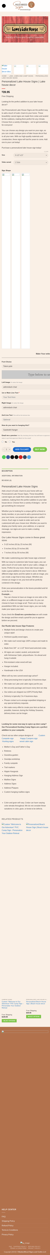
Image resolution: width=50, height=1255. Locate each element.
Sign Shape (6, 170)
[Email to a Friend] (16, 457)
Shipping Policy (8, 1221)
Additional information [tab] (12, 476)
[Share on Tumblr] (25, 457)
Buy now (40, 449)
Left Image (12, 382)
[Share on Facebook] (8, 457)
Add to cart (22, 449)
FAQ (3, 1217)
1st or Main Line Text (10, 393)
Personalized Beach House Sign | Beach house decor (36, 1003)
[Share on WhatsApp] (4, 457)
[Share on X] (12, 457)
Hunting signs (8, 741)
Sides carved (6, 162)
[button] (4, 6)
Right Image (12, 403)
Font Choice (7, 362)
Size (3, 155)
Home (4, 76)
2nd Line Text (16, 415)
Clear (46, 151)
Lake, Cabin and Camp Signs (21, 76)
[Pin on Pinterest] (21, 457)
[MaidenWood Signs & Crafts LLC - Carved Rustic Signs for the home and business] (24, 6)
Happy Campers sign (29, 738)
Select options (9, 1020)
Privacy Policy (7, 1235)
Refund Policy (7, 1226)
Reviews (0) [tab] (6, 480)
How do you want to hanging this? (15, 425)
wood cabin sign (26, 741)
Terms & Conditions (10, 1230)
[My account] (43, 5)
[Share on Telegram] (29, 457)
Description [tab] (7, 471)
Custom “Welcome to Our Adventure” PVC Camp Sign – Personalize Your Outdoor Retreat (13, 1005)
